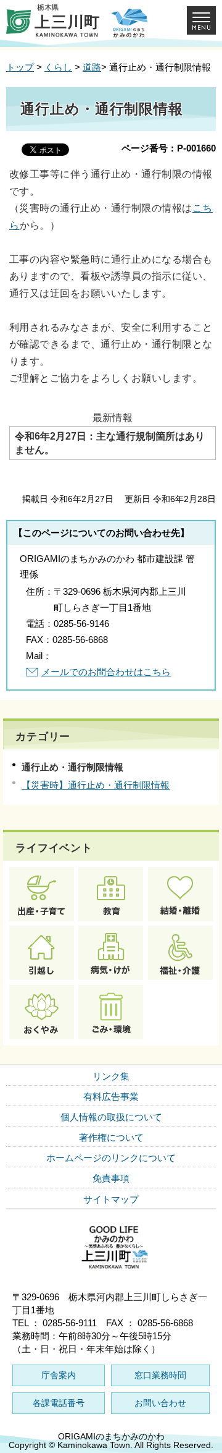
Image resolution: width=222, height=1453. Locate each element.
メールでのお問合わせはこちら (106, 672)
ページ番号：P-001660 (168, 148)
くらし (58, 67)
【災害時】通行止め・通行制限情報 (96, 785)
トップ (20, 67)
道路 (92, 67)
